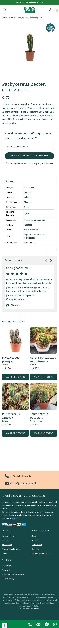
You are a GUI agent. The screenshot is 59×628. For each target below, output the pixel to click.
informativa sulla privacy (26, 163)
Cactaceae (29, 187)
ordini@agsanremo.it (23, 483)
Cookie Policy (8, 579)
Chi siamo (6, 566)
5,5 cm (27, 213)
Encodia (36, 609)
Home (4, 18)
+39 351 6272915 (20, 476)
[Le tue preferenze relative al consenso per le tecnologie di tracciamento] (4, 625)
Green (5, 553)
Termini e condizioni (41, 553)
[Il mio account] (50, 9)
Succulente (7, 544)
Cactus (5, 540)
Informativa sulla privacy (13, 574)
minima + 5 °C (30, 243)
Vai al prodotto (15, 377)
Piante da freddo (36, 421)
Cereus (12, 18)
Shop (34, 536)
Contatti (6, 570)
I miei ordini (37, 544)
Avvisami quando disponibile (30, 155)
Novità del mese (9, 536)
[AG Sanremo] (29, 10)
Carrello (35, 549)
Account (35, 540)
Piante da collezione (11, 549)
